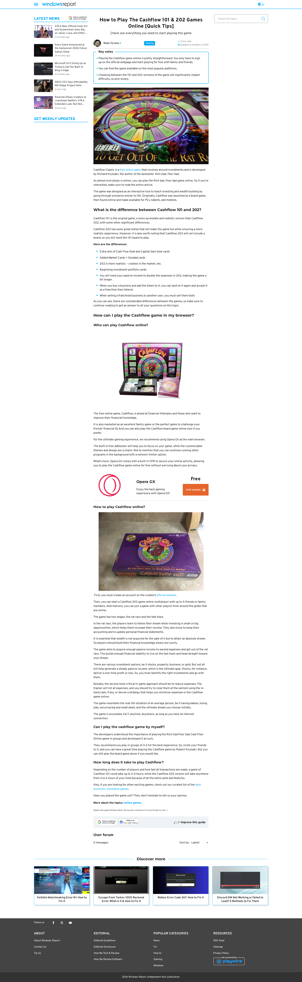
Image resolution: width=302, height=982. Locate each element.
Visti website (193, 489)
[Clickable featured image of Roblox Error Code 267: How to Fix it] (180, 880)
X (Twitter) (61, 922)
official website (166, 595)
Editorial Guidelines (105, 940)
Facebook (53, 922)
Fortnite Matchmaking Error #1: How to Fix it (62, 899)
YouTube (70, 922)
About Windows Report (47, 940)
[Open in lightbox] (151, 370)
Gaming (150, 43)
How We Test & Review (106, 953)
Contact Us (40, 947)
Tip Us (37, 953)
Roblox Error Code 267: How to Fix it (181, 897)
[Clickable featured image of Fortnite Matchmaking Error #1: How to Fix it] (61, 880)
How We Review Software (108, 959)
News (157, 940)
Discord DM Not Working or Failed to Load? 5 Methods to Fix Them (240, 899)
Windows (158, 965)
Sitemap (218, 947)
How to (157, 953)
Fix (155, 947)
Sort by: (184, 843)
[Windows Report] (59, 4)
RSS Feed (218, 940)
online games (133, 803)
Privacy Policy (221, 953)
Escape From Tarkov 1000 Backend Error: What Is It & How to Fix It (121, 899)
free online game (130, 170)
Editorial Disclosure (105, 947)
